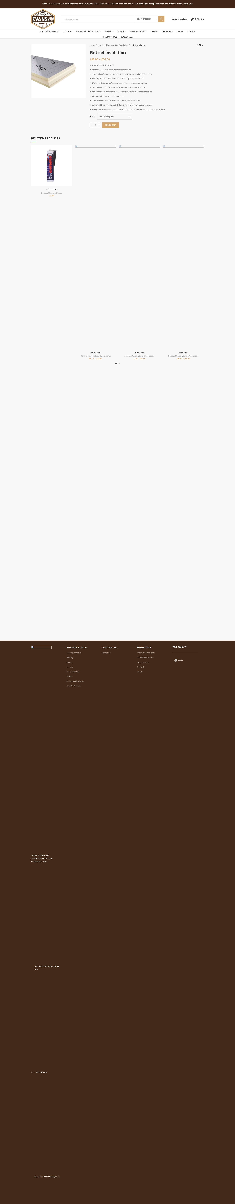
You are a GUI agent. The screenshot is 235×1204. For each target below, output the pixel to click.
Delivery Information (145, 657)
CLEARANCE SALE (74, 686)
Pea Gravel (183, 352)
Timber (69, 676)
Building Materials (111, 45)
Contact (140, 667)
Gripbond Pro (52, 189)
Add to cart (110, 125)
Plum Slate (95, 352)
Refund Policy (143, 662)
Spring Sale (106, 653)
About (140, 672)
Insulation (124, 45)
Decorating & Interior (75, 681)
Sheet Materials (73, 672)
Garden (69, 662)
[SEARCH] (161, 19)
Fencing (70, 667)
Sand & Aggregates (103, 356)
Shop (99, 45)
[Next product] (202, 45)
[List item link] (46, 1072)
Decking (70, 657)
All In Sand (139, 352)
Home (92, 45)
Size (91, 116)
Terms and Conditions (146, 653)
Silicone (59, 193)
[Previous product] (197, 45)
